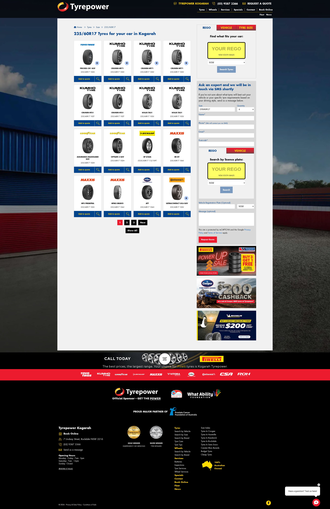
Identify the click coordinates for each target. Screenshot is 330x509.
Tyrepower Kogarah (193, 3)
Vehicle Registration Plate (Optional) (214, 202)
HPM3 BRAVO (117, 203)
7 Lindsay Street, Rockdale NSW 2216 (83, 439)
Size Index (205, 428)
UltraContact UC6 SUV (177, 203)
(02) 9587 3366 (227, 3)
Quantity (241, 105)
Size (200, 105)
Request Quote (207, 239)
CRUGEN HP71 (117, 68)
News (269, 14)
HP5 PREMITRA (87, 203)
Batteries (178, 461)
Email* (202, 131)
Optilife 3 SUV (117, 157)
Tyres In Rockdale (208, 441)
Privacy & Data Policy (74, 505)
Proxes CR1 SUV (87, 68)
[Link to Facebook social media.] (268, 503)
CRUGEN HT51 (87, 113)
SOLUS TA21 (147, 113)
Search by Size (181, 434)
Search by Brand (182, 438)
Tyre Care (179, 441)
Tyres (202, 9)
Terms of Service (215, 233)
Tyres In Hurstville (208, 434)
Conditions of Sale (89, 505)
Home (79, 27)
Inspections (179, 465)
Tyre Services (180, 468)
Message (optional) (207, 211)
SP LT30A (147, 157)
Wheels (213, 9)
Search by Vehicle (182, 431)
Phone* (213, 123)
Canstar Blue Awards (210, 448)
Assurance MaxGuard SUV (88, 158)
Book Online (266, 9)
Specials (238, 9)
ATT (147, 203)
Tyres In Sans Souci (209, 444)
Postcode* (203, 140)
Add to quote (84, 79)
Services (225, 9)
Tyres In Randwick (209, 438)
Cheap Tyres (206, 454)
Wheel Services (181, 471)
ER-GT (176, 157)
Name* (202, 114)
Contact (251, 9)
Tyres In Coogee (208, 431)
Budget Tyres (206, 451)
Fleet (262, 14)
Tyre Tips (178, 444)
